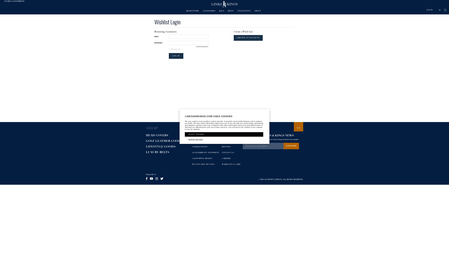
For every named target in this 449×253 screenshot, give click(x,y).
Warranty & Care (231, 164)
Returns (226, 147)
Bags (221, 11)
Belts (231, 11)
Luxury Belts (157, 152)
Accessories (209, 11)
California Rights (202, 158)
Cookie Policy (200, 147)
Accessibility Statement (205, 153)
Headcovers (192, 11)
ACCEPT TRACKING (196, 134)
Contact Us (228, 153)
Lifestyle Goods (161, 146)
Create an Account (248, 38)
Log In (176, 56)
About (257, 11)
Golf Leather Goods (164, 141)
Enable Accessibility (14, 1)
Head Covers (157, 135)
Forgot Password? (202, 46)
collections (244, 11)
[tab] (438, 10)
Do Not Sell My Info (203, 164)
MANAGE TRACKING (195, 139)
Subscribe (291, 146)
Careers (226, 158)
